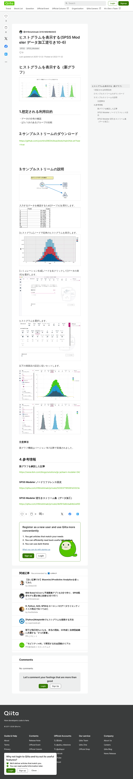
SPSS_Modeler (33, 48)
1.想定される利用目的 (102, 90)
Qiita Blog (108, 749)
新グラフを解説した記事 (107, 108)
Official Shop (84, 749)
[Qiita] (9, 3)
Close (34, 770)
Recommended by (39, 573)
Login (112, 3)
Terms (6, 745)
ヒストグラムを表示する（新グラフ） (107, 86)
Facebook (58, 753)
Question (30, 8)
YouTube (57, 758)
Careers (107, 745)
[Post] (6, 38)
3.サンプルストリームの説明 (105, 97)
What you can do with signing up (36, 549)
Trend (8, 8)
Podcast (57, 762)
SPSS (22, 48)
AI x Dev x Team (112, 8)
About (6, 740)
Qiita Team (83, 740)
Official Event (43, 8)
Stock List (18, 8)
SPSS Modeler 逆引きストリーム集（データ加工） (111, 120)
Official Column (60, 8)
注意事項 (101, 101)
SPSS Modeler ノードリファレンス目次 (112, 113)
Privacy (7, 749)
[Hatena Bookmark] (6, 54)
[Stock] (6, 27)
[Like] (6, 16)
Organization (78, 8)
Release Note (34, 740)
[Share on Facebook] (6, 46)
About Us (108, 740)
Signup (123, 3)
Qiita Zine (83, 745)
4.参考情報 (98, 105)
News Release (110, 753)
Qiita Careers (94, 8)
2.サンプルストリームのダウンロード (109, 93)
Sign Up (55, 686)
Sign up (22, 770)
